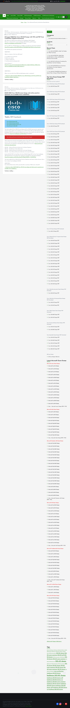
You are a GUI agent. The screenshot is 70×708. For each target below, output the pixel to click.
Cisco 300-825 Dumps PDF (53, 220)
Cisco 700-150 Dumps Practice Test (14, 124)
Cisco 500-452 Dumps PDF (53, 257)
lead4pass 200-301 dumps (54, 673)
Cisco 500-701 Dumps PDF (53, 269)
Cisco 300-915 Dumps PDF (53, 104)
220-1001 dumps (62, 657)
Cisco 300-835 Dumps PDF (53, 223)
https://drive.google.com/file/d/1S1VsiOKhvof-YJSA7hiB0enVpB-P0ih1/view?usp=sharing (22, 47)
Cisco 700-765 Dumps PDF (53, 317)
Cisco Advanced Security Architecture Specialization (16, 33)
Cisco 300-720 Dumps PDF (53, 197)
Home (8, 15)
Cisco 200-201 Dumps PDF (53, 293)
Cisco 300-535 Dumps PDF (53, 165)
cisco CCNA (13, 15)
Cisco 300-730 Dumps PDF (53, 203)
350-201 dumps (56, 665)
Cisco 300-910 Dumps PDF (53, 101)
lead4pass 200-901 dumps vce (55, 679)
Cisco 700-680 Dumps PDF (53, 314)
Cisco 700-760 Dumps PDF (53, 283)
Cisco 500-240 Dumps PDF (54, 246)
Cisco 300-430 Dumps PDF (53, 148)
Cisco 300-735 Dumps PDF (53, 206)
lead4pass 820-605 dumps (56, 689)
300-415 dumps (60, 661)
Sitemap (21, 18)
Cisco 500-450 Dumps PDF (54, 346)
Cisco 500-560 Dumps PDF (54, 266)
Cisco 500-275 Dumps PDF (53, 326)
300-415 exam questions (61, 663)
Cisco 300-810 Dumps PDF (53, 211)
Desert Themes (28, 706)
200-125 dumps (49, 651)
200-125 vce (61, 651)
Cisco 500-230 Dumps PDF (53, 243)
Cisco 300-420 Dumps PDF (53, 142)
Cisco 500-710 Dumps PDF (53, 272)
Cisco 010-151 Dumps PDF (53, 231)
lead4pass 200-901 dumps (56, 675)
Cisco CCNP (19, 15)
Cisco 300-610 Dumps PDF (53, 171)
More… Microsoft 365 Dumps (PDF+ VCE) (57, 545)
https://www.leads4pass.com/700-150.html (13, 43)
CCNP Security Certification (48, 15)
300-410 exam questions (59, 659)
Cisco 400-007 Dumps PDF (54, 94)
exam (7, 30)
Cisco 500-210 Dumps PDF (53, 240)
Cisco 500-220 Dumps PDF (54, 340)
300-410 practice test (52, 661)
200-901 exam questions (56, 657)
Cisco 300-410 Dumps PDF (53, 136)
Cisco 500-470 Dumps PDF (53, 260)
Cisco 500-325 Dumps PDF (53, 252)
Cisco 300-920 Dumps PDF (53, 107)
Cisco (25, 22)
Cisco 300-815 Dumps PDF (53, 214)
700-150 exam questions (15, 32)
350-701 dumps (61, 669)
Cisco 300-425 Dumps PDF (53, 145)
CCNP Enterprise (37, 15)
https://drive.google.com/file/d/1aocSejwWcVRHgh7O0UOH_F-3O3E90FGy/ (20, 157)
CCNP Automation (28, 15)
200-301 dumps (60, 653)
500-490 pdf (52, 671)
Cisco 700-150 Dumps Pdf (12, 121)
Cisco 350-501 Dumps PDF (53, 157)
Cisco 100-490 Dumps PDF (53, 118)
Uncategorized (29, 33)
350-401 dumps (59, 667)
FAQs (39, 18)
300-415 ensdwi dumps (54, 663)
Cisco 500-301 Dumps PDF (53, 249)
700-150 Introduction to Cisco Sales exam (27, 32)
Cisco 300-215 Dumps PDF (53, 302)
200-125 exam (53, 651)
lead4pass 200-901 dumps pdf (55, 677)
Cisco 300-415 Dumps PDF (53, 139)
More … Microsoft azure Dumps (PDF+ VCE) (57, 406)
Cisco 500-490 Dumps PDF (54, 263)
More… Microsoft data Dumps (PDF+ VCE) (57, 437)
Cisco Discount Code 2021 (12, 125)
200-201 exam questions (52, 653)
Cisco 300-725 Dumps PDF (53, 200)
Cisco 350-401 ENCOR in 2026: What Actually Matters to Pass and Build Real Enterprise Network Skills (55, 57)
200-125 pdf (57, 651)
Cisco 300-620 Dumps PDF (53, 177)
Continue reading (9, 79)
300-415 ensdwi (49, 663)
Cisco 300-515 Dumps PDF (53, 162)
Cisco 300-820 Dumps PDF (53, 217)
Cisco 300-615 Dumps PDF (53, 174)
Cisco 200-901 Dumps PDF (53, 86)
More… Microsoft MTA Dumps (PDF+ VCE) (57, 638)
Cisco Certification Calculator (48, 18)
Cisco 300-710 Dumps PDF (53, 191)
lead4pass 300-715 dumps (53, 683)
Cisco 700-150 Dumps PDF (53, 278)
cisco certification (58, 671)
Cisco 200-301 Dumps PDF (53, 126)
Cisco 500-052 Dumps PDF (54, 337)
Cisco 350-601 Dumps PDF (53, 168)
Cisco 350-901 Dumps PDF (53, 110)
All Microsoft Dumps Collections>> (54, 641)
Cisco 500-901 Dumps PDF (53, 275)
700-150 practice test (39, 32)
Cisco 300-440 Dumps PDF (53, 154)
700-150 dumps (7, 32)
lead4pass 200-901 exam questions (56, 681)
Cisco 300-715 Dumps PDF (53, 194)
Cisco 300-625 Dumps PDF (53, 180)
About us (34, 18)
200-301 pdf (60, 655)
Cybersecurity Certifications (12, 18)
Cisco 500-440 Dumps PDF (54, 343)
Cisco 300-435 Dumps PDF (53, 151)
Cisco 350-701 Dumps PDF (53, 188)
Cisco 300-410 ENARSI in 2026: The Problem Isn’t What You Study (24, 1)
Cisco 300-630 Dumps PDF (53, 183)
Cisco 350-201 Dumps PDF (53, 305)
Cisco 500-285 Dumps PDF (53, 329)
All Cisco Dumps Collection (53, 356)
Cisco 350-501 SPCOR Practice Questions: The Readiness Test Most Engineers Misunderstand (56, 67)
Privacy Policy (28, 18)
